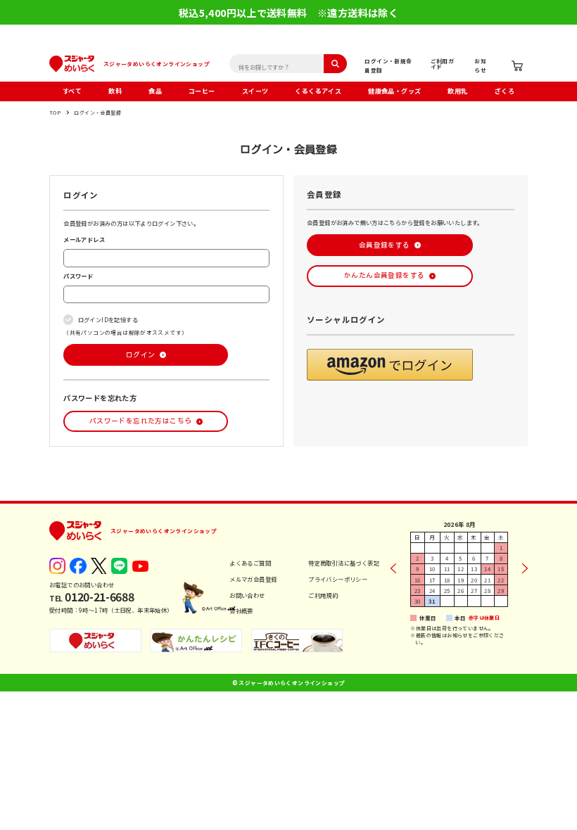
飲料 (115, 91)
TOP (55, 112)
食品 (155, 91)
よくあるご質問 (250, 562)
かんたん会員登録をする (384, 275)
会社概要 (241, 610)
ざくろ (504, 91)
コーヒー (202, 91)
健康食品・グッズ (394, 91)
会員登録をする (384, 245)
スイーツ (255, 91)
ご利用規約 (323, 595)
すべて (72, 91)
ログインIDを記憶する (108, 319)
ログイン (141, 355)
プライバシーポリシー (337, 579)
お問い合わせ (247, 595)
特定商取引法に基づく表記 (343, 562)
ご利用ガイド (443, 63)
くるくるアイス (318, 91)
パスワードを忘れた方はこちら (140, 421)
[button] (390, 365)
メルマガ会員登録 (253, 579)
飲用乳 (457, 91)
